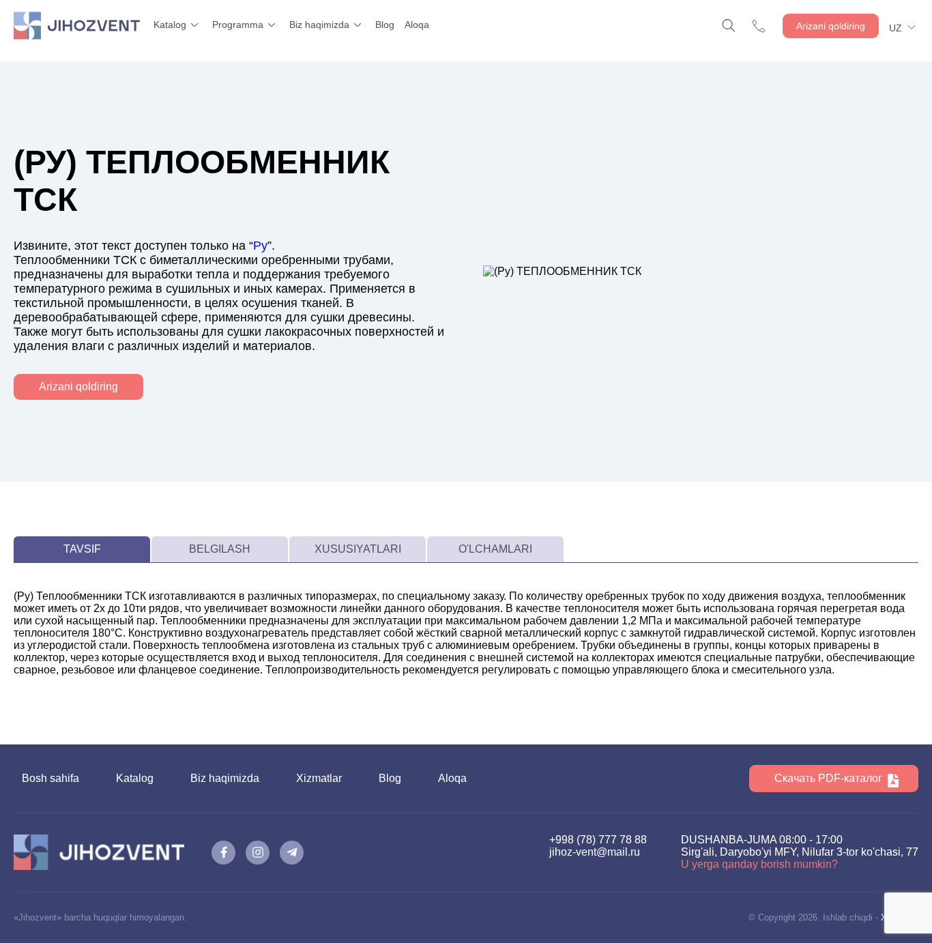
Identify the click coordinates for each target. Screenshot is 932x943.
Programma (237, 24)
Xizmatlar (319, 778)
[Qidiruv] (730, 25)
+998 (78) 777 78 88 (598, 839)
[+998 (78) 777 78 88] (762, 26)
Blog (384, 24)
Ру (260, 245)
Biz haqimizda (319, 24)
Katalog (170, 24)
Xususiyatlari (358, 549)
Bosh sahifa (50, 778)
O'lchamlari (495, 549)
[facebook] (223, 853)
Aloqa (417, 24)
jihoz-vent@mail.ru (594, 852)
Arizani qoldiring (830, 25)
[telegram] (292, 853)
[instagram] (258, 853)
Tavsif (82, 549)
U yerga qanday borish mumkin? (759, 864)
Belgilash (219, 549)
